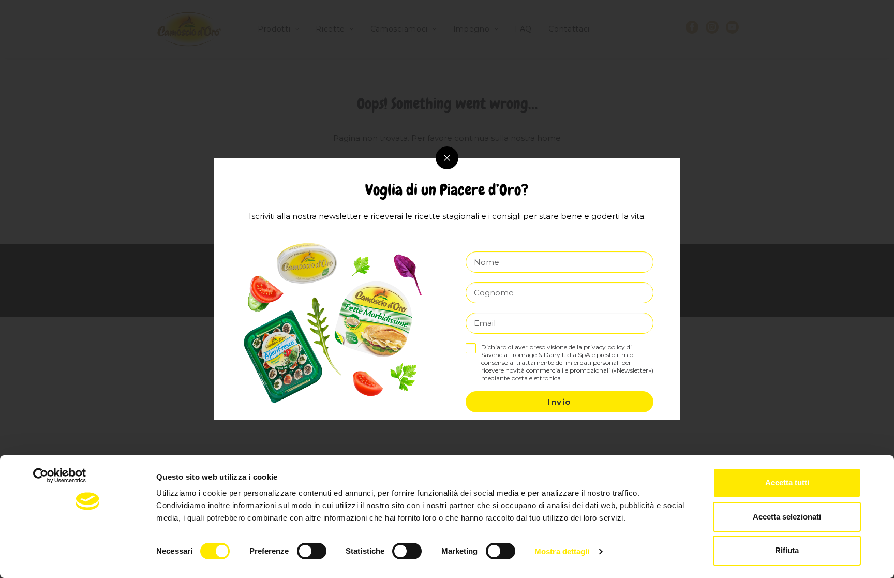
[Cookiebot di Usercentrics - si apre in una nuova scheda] (87, 558)
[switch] (311, 551)
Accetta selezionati (787, 516)
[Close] (447, 157)
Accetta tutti (787, 482)
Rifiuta (787, 550)
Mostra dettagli (562, 551)
